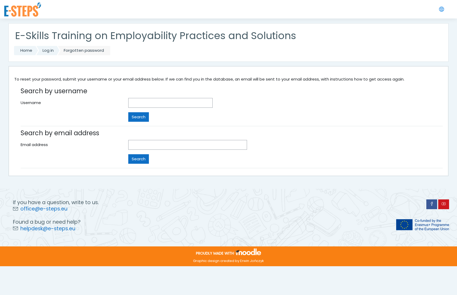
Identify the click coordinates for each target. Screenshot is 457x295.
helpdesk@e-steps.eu (47, 229)
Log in (48, 50)
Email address (34, 144)
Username (31, 102)
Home (26, 50)
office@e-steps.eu (43, 209)
